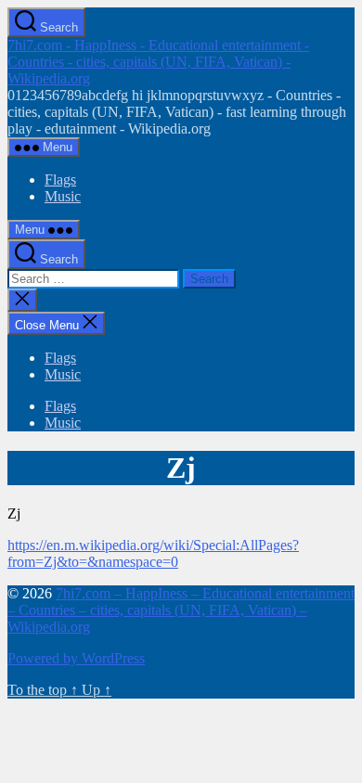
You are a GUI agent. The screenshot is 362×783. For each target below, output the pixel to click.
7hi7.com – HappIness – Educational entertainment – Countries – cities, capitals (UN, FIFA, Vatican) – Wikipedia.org (181, 610)
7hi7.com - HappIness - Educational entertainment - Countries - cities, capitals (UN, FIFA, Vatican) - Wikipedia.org (158, 61)
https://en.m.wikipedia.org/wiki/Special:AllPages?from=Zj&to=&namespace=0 (153, 553)
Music (63, 196)
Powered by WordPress (76, 658)
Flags (60, 179)
